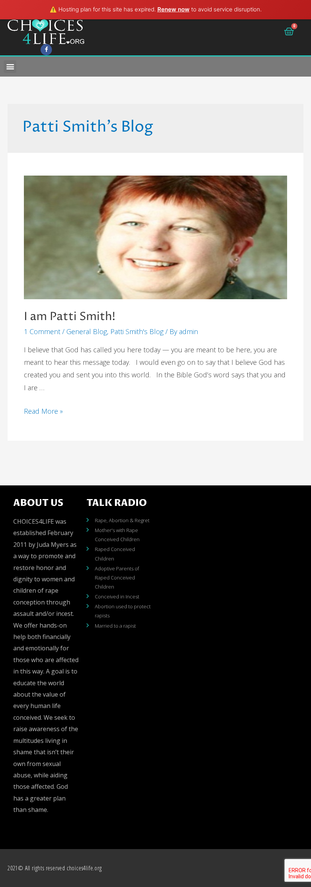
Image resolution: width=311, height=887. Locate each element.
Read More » (43, 411)
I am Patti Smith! (70, 317)
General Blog (86, 331)
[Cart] (289, 31)
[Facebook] (46, 49)
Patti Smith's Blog (136, 331)
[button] (10, 66)
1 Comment (42, 331)
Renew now (173, 9)
